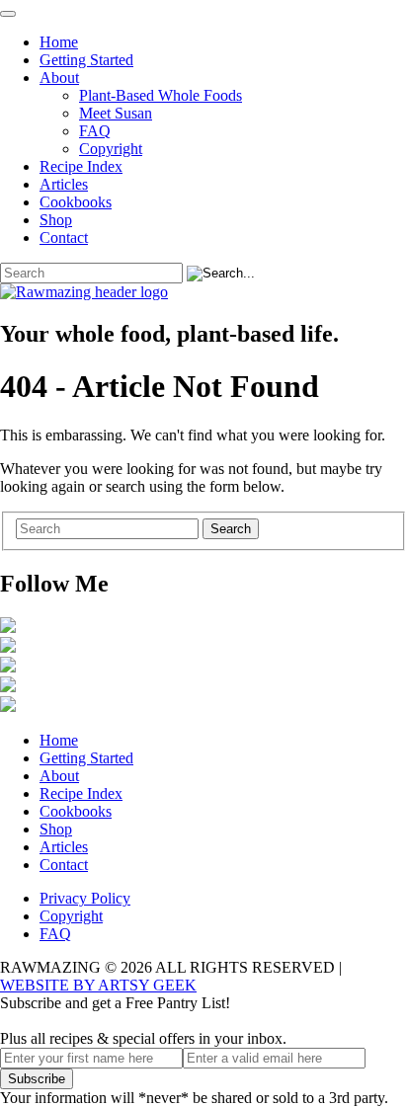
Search (230, 528)
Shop (56, 219)
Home (59, 42)
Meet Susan (115, 113)
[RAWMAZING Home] (203, 292)
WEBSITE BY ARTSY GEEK (98, 985)
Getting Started (86, 59)
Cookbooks (76, 202)
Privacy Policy (85, 898)
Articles (64, 184)
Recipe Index (81, 166)
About (59, 77)
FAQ (95, 130)
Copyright (110, 148)
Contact (64, 237)
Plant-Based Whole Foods (160, 95)
